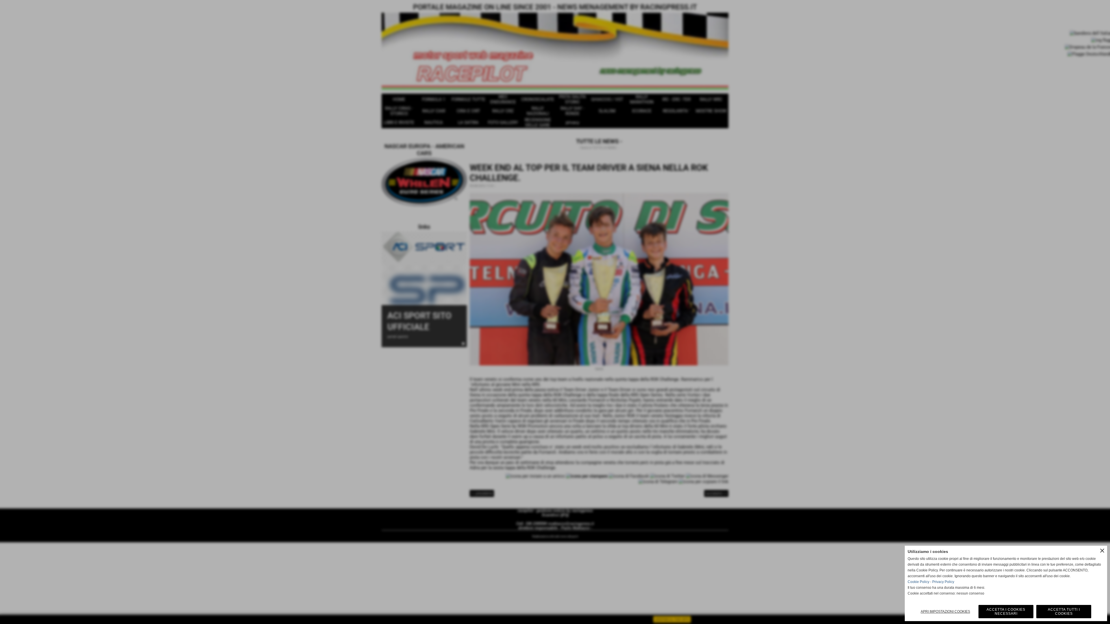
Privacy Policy (943, 582)
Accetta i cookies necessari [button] (1006, 612)
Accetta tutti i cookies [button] (1064, 612)
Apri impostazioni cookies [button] (945, 612)
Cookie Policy (918, 582)
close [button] (1102, 550)
